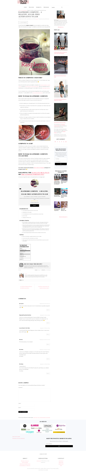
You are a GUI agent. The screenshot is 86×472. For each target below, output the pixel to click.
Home (19, 10)
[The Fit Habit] (23, 4)
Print (34, 205)
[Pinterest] (20, 280)
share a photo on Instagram (39, 167)
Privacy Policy (25, 460)
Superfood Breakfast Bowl (38, 92)
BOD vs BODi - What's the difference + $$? (63, 209)
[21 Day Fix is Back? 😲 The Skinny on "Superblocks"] (57, 207)
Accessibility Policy (25, 465)
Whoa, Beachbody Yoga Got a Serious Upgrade (64, 196)
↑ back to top (43, 454)
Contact (61, 460)
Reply (48, 309)
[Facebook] (19, 280)
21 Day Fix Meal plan (40, 173)
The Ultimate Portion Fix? (32, 174)
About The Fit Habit (16, 436)
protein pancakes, (43, 85)
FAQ (61, 465)
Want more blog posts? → (63, 216)
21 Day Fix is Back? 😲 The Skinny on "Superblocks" (57, 209)
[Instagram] (21, 280)
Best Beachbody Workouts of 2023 (57, 196)
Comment (20, 387)
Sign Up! (39, 460)
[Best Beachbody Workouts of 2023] (57, 194)
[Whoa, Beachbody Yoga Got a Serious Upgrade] (64, 194)
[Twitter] (23, 280)
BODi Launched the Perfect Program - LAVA (64, 182)
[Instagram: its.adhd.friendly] (21, 265)
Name (19, 403)
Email (19, 407)
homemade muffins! (46, 88)
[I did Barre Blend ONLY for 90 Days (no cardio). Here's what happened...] (57, 180)
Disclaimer (25, 462)
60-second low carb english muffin (32, 86)
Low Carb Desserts (24, 10)
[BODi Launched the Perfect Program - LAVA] (64, 180)
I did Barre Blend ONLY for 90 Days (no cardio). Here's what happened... (57, 182)
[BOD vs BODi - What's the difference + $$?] (64, 207)
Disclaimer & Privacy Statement (18, 438)
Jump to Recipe (24, 22)
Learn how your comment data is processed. (41, 417)
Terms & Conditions (25, 463)
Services (61, 462)
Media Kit (61, 463)
